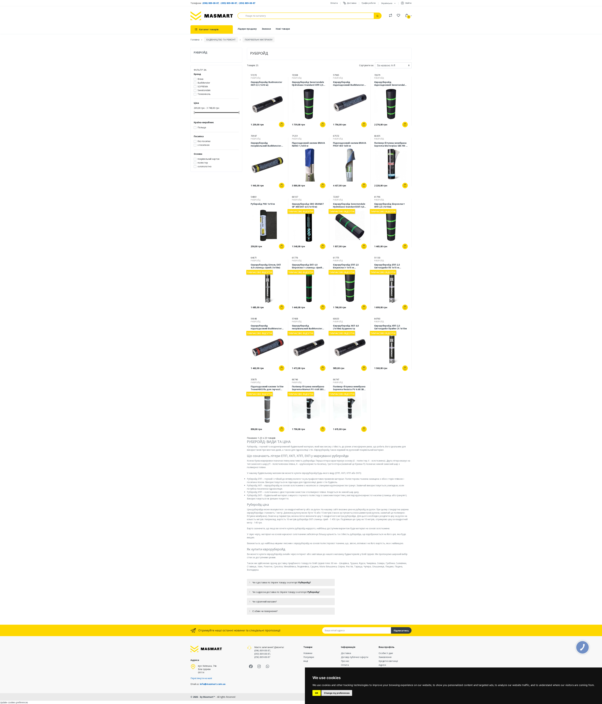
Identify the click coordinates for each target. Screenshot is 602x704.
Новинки (307, 653)
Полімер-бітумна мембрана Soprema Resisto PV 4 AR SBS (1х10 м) (349, 388)
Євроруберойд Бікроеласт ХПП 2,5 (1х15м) (389, 205)
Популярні (308, 657)
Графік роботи (369, 3)
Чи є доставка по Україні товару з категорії (281, 582)
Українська (387, 3)
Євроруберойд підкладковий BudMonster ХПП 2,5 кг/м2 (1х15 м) (348, 83)
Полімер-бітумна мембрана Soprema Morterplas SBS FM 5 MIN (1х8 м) (390, 144)
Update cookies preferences (14, 702)
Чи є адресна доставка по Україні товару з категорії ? (286, 592)
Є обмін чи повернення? (264, 611)
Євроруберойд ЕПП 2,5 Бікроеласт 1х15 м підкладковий (346, 266)
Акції (305, 660)
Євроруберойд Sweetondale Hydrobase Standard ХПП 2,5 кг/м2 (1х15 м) (308, 83)
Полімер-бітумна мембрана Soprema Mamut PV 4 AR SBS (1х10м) (308, 388)
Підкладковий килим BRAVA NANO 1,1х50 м (308, 144)
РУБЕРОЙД (200, 52)
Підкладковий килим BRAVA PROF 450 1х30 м (349, 144)
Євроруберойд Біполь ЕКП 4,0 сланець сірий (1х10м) (266, 266)
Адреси (382, 664)
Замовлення (385, 657)
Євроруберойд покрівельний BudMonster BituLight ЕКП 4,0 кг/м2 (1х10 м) (267, 144)
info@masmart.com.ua (212, 684)
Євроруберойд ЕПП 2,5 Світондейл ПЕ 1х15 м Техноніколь (387, 266)
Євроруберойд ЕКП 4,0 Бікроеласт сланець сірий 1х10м (307, 266)
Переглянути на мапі (201, 678)
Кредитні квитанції (388, 660)
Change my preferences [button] (337, 693)
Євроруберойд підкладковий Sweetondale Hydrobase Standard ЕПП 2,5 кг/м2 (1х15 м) (390, 83)
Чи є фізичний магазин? (264, 601)
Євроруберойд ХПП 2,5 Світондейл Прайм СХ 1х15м (390, 327)
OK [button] (316, 693)
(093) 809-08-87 (229, 3)
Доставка (351, 3)
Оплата (334, 3)
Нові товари (283, 28)
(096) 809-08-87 (210, 3)
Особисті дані (386, 653)
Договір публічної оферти (354, 657)
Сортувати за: (366, 65)
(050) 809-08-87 (247, 3)
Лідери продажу (247, 28)
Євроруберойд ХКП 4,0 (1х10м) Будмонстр (346, 327)
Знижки (266, 28)
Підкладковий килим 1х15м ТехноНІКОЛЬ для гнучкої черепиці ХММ (267, 388)
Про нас (345, 660)
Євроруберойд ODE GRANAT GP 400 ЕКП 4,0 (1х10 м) (308, 205)
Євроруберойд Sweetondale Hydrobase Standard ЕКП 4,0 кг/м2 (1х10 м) (349, 205)
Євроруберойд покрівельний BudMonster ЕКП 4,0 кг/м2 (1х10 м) (307, 327)
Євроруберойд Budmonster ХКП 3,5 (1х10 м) (266, 83)
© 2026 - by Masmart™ (203, 696)
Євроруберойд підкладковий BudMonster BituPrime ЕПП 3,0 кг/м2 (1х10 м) (267, 327)
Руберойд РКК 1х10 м (263, 204)
